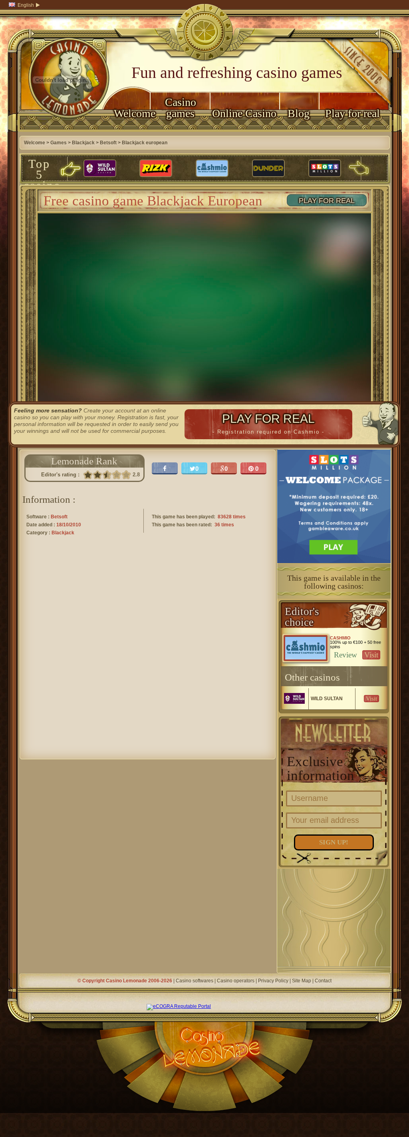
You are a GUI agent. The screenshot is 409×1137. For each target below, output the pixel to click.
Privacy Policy (273, 981)
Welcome (132, 113)
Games (58, 142)
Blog (299, 113)
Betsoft (108, 142)
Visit (371, 655)
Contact (323, 981)
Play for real (352, 113)
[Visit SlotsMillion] (324, 168)
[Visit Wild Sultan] (99, 168)
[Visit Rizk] (155, 168)
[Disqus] (147, 655)
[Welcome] (61, 130)
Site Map (301, 981)
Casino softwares (194, 981)
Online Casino (244, 113)
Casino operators (235, 981)
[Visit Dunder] (268, 168)
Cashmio (340, 637)
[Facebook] (165, 468)
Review (345, 655)
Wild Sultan (327, 698)
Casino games (180, 107)
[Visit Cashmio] (212, 168)
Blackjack (83, 142)
